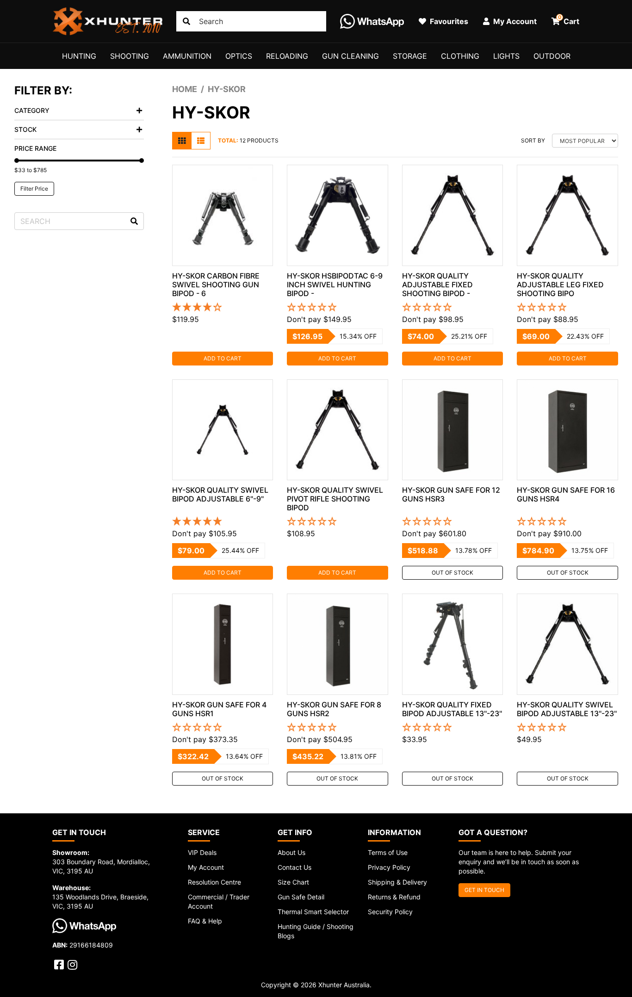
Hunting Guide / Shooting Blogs (315, 931)
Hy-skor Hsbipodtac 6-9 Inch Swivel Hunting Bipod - (335, 284)
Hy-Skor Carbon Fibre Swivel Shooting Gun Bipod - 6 (216, 284)
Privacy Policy (389, 867)
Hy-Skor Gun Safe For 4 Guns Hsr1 (219, 709)
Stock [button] (25, 129)
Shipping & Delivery (397, 882)
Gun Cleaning (350, 56)
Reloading (287, 56)
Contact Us (294, 867)
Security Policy (390, 912)
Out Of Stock (452, 572)
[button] (337, 308)
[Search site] (186, 21)
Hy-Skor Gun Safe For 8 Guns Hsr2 (334, 709)
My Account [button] (514, 21)
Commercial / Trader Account (218, 901)
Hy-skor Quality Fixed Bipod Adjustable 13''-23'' (452, 709)
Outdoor (551, 56)
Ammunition (187, 56)
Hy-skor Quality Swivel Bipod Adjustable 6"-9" (220, 494)
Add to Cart (223, 358)
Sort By (533, 140)
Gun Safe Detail (301, 897)
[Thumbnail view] (182, 140)
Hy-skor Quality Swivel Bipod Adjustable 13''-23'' (567, 709)
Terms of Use (388, 852)
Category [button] (32, 110)
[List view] (201, 140)
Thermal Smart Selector (313, 912)
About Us (291, 852)
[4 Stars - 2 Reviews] (222, 308)
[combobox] (251, 21)
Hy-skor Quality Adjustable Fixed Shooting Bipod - (437, 284)
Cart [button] (569, 20)
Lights (506, 56)
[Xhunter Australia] (107, 21)
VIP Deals (202, 852)
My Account (206, 867)
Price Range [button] (35, 148)
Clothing (460, 56)
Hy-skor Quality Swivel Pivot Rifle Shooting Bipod (335, 498)
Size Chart (293, 882)
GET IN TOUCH (484, 889)
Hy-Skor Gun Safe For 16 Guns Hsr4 (566, 494)
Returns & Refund (394, 897)
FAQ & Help (205, 921)
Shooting (129, 56)
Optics (238, 56)
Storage (410, 56)
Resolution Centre (214, 882)
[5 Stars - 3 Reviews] (222, 522)
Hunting (79, 56)
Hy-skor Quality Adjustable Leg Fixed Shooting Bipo (560, 284)
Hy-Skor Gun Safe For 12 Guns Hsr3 (451, 494)
